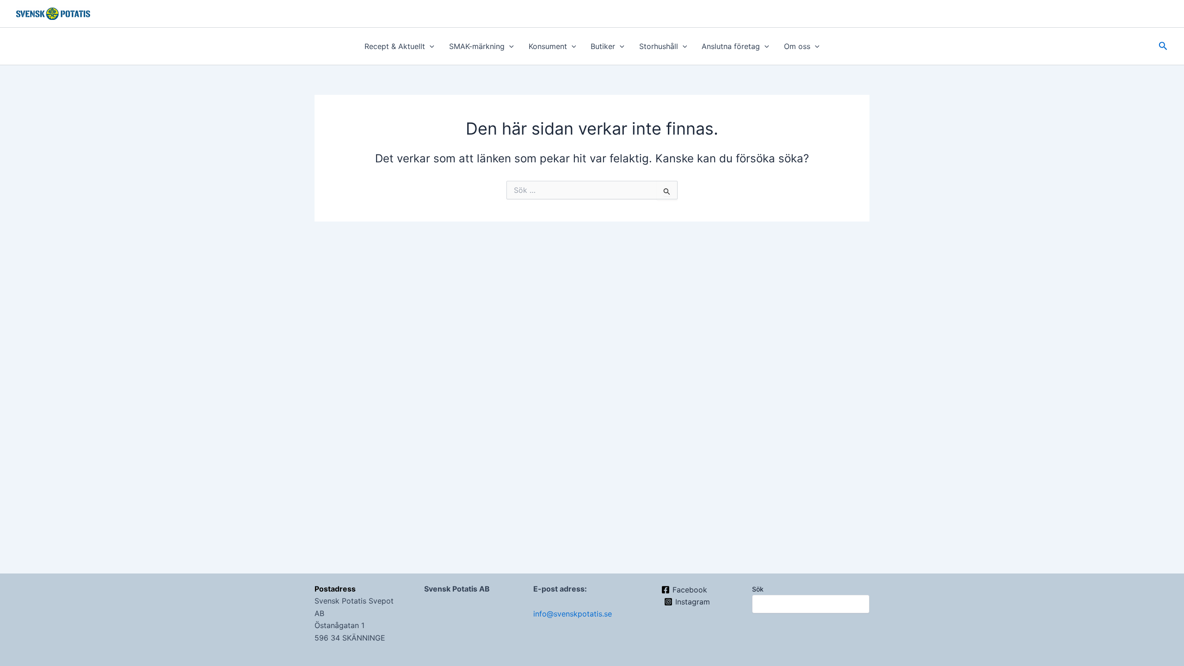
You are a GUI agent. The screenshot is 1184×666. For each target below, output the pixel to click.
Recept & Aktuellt (394, 46)
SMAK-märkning (477, 46)
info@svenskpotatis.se (572, 613)
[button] (429, 46)
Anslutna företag (731, 46)
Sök (758, 589)
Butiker (603, 46)
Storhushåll (658, 46)
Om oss (797, 46)
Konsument (548, 46)
